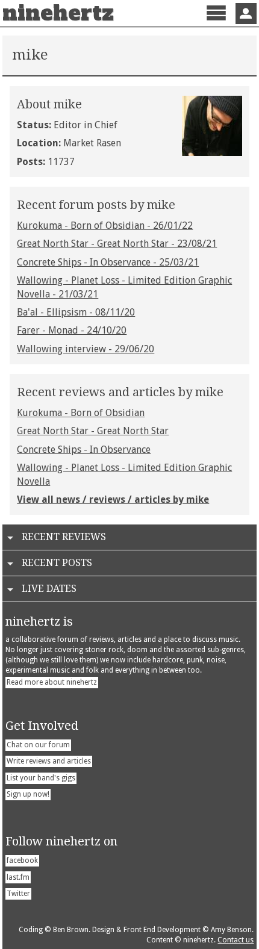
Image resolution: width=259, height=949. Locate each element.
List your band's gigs (41, 778)
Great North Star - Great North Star (93, 431)
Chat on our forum (38, 745)
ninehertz (58, 13)
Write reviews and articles (49, 761)
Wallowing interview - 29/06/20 (85, 349)
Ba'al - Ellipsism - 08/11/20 (76, 312)
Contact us (235, 940)
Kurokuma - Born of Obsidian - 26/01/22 (105, 225)
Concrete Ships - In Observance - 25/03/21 (108, 262)
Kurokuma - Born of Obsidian (81, 412)
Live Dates (49, 588)
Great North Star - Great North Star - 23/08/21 (117, 243)
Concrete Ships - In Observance (84, 449)
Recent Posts (57, 562)
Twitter (18, 893)
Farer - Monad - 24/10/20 (71, 330)
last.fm (18, 877)
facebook (22, 860)
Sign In (246, 13)
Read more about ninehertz (52, 682)
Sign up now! (28, 794)
